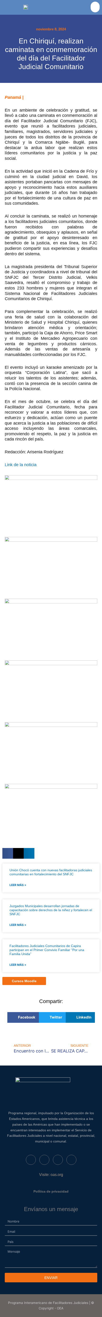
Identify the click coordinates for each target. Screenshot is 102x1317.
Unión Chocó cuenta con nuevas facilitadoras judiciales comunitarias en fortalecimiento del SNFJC (50, 872)
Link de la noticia (21, 464)
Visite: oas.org (51, 1175)
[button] (95, 7)
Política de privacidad (51, 1191)
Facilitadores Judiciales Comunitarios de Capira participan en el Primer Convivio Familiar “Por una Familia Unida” (46, 950)
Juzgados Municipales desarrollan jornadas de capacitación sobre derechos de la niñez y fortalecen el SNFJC (50, 910)
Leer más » (17, 885)
